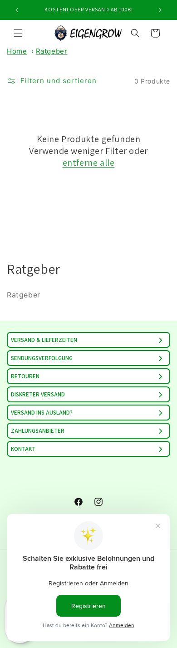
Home (17, 51)
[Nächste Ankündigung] (160, 10)
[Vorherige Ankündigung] (17, 10)
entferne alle (89, 162)
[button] (18, 33)
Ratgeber (52, 51)
